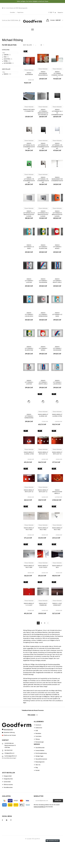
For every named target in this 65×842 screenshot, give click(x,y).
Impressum (38, 725)
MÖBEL (6, 61)
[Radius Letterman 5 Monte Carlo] (57, 266)
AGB (36, 730)
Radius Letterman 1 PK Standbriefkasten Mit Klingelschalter (43, 181)
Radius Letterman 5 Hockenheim (43, 280)
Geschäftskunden (40, 747)
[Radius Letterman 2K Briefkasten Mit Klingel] (57, 198)
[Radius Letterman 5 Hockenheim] (43, 266)
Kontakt (37, 770)
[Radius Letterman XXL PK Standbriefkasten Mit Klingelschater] (29, 130)
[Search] (11, 20)
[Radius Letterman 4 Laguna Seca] (57, 367)
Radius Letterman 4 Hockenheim (57, 348)
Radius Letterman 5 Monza (57, 246)
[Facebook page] (4, 820)
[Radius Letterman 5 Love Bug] (29, 266)
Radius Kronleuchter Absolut (57, 491)
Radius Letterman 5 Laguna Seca (29, 314)
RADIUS (6, 74)
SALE (5, 57)
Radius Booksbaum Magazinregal (43, 73)
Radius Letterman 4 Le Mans (57, 314)
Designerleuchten (8, 778)
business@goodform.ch (11, 756)
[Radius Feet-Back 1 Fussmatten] (29, 96)
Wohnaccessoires (8, 784)
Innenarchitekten (39, 750)
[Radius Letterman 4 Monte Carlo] (43, 367)
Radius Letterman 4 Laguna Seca (57, 382)
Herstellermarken (8, 787)
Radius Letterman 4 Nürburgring (29, 416)
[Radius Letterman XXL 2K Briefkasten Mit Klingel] (29, 198)
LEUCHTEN (7, 59)
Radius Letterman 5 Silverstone (43, 246)
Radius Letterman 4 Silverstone (29, 348)
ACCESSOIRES (7, 63)
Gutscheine (38, 736)
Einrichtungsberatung (41, 753)
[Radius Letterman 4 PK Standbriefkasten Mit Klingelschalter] (57, 130)
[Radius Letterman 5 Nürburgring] (43, 300)
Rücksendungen (39, 742)
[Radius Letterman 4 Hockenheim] (57, 334)
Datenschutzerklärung (39, 806)
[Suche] (19, 20)
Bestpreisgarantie (23, 8)
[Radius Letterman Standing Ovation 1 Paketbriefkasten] (57, 59)
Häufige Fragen (39, 756)
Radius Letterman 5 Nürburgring (43, 314)
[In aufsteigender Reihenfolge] (36, 45)
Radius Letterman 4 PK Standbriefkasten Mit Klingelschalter (57, 147)
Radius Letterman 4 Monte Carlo (43, 382)
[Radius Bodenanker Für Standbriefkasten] (57, 164)
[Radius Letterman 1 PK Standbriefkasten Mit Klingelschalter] (43, 164)
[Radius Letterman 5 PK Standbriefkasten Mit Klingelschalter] (43, 130)
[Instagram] (8, 820)
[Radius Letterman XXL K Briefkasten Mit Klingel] (43, 198)
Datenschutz (38, 727)
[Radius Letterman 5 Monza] (57, 232)
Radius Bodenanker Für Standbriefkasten (57, 179)
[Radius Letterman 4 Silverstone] (29, 334)
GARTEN (6, 54)
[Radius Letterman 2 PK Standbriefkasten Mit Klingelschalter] (29, 164)
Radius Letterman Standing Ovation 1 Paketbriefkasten (57, 75)
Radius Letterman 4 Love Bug (29, 382)
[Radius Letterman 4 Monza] (43, 334)
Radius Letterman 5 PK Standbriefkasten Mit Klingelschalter (43, 147)
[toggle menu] (32, 29)
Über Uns (37, 764)
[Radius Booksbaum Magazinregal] (43, 59)
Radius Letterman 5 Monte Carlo (57, 280)
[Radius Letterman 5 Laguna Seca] (29, 300)
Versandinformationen (41, 759)
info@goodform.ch (9, 753)
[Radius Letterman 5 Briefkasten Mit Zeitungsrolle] (43, 96)
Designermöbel (8, 776)
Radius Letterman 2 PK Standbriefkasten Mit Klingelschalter (29, 181)
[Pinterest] (12, 820)
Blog (36, 767)
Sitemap (37, 739)
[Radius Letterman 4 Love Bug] (29, 367)
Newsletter (38, 733)
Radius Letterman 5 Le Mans (29, 246)
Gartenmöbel (7, 781)
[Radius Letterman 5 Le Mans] (29, 232)
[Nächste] (47, 623)
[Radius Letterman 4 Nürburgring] (29, 401)
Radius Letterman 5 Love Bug (29, 280)
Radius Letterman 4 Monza (43, 348)
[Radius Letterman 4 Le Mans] (57, 300)
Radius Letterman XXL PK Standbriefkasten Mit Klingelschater (29, 147)
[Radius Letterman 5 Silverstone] (43, 232)
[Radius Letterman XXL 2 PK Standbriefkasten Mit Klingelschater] (57, 96)
